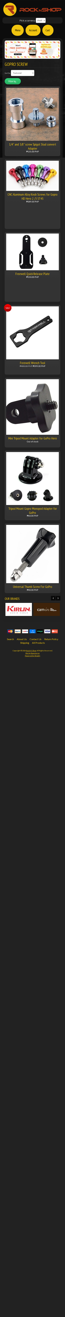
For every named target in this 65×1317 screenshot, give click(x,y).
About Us (22, 639)
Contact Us (35, 639)
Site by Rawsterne (32, 653)
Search (10, 639)
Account (33, 30)
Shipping (24, 642)
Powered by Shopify (32, 656)
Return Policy (51, 639)
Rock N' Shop (31, 651)
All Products (38, 642)
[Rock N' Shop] (32, 14)
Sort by (7, 73)
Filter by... (12, 81)
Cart (48, 30)
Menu (17, 30)
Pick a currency (27, 20)
